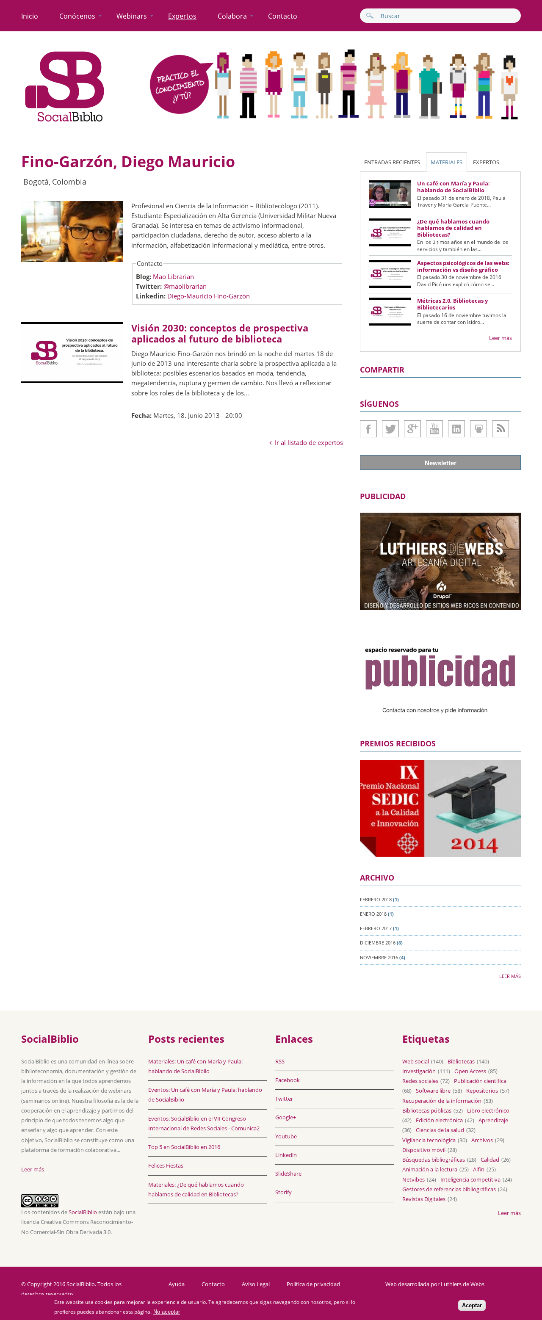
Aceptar (472, 1306)
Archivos (482, 1140)
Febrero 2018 (376, 899)
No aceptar (166, 1312)
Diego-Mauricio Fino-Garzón (208, 296)
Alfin (478, 1169)
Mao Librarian (173, 276)
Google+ (412, 428)
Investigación (419, 1071)
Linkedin (456, 428)
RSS (280, 1061)
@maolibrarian (185, 286)
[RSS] (500, 428)
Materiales (446, 162)
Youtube (434, 428)
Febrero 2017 (376, 928)
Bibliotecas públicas (426, 1110)
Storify (283, 1192)
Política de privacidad (313, 1284)
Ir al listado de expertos (309, 442)
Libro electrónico (488, 1110)
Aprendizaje (493, 1120)
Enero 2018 (373, 914)
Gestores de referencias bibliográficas (449, 1189)
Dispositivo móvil (423, 1150)
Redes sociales (420, 1081)
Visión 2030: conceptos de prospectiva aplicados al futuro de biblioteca (219, 333)
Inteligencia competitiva (470, 1179)
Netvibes (413, 1179)
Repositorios (482, 1090)
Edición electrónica (439, 1120)
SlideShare (478, 428)
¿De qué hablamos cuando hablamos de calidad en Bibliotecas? (453, 228)
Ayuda (177, 1284)
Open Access (470, 1071)
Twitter (390, 428)
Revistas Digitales (423, 1199)
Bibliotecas (461, 1061)
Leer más (500, 338)
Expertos (182, 16)
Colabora (232, 16)
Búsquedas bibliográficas (433, 1159)
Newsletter (440, 463)
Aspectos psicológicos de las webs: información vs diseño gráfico (463, 266)
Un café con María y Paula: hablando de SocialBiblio (453, 186)
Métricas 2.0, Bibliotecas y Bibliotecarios (452, 304)
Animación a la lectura (429, 1169)
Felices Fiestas (165, 1165)
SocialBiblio (83, 1212)
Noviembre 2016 (379, 957)
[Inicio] (64, 122)
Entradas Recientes (392, 162)
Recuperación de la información (441, 1101)
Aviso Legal (256, 1284)
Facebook (368, 428)
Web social (415, 1061)
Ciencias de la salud (440, 1130)
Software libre (433, 1090)
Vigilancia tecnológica (429, 1140)
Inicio (29, 16)
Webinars (131, 16)
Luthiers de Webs (462, 1284)
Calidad (490, 1159)
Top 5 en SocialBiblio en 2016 (184, 1147)
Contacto (282, 16)
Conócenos (77, 16)
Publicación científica (480, 1081)
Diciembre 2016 (377, 942)
